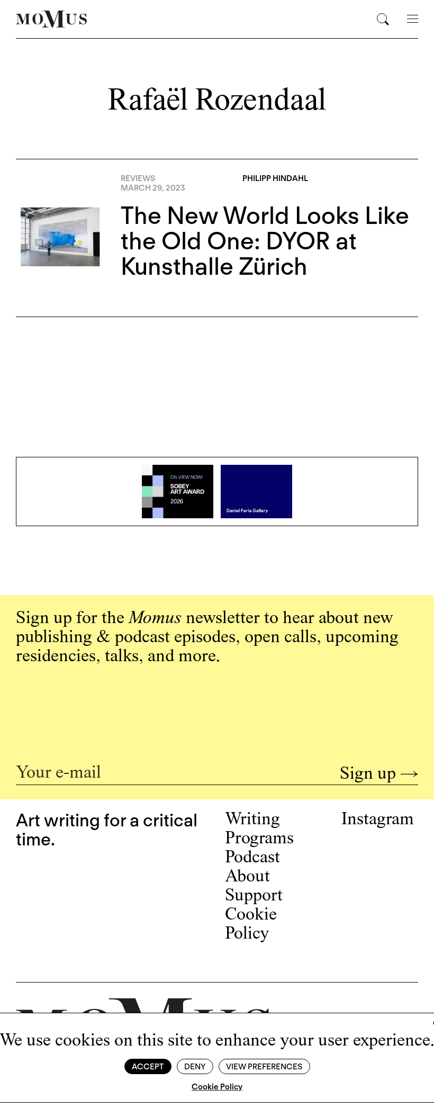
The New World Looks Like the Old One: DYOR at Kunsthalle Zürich (265, 241)
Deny (194, 1066)
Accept (148, 1066)
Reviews (138, 178)
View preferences (264, 1066)
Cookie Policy (217, 1087)
